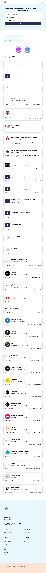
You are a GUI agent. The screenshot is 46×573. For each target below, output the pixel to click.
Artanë (13, 89)
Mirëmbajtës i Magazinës (17, 415)
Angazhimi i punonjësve (8, 539)
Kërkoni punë (23, 23)
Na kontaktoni (26, 543)
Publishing (13, 164)
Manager (13, 98)
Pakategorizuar (6, 547)
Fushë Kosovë (15, 357)
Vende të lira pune (15, 439)
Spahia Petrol (38, 384)
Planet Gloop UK (37, 92)
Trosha (39, 456)
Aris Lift (39, 360)
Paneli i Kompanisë (27, 529)
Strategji (5, 551)
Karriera (5, 544)
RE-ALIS (39, 480)
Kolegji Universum (37, 301)
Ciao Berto (38, 372)
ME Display (39, 348)
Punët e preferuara (7, 532)
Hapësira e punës (7, 541)
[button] (10, 2)
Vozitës (13, 427)
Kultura (4, 546)
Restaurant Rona (37, 336)
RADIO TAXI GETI (37, 432)
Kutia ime (5, 534)
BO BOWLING (38, 444)
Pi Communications (37, 408)
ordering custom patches (17, 111)
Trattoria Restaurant (36, 277)
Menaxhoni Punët (27, 532)
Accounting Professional (11, 308)
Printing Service (15, 125)
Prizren (13, 214)
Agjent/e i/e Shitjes (16, 367)
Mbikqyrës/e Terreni (16, 403)
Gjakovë (14, 177)
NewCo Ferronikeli (37, 324)
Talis (40, 217)
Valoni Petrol (38, 241)
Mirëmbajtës (14, 355)
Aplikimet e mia (6, 530)
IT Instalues (14, 248)
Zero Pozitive (38, 492)
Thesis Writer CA (37, 68)
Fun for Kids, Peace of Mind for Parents (21, 87)
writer (12, 63)
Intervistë (5, 543)
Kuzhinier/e (14, 379)
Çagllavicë (14, 127)
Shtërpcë (14, 112)
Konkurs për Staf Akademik (18, 297)
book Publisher (14, 176)
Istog (13, 65)
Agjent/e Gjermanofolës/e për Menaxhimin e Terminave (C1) (25, 284)
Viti (12, 139)
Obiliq (13, 369)
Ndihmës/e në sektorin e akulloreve (20, 451)
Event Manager (15, 487)
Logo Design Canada (36, 104)
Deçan (13, 100)
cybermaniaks (38, 265)
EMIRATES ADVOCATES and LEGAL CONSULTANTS (23, 75)
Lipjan (13, 465)
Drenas (13, 189)
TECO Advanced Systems (36, 253)
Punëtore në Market (16, 236)
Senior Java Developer (16, 224)
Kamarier (13, 272)
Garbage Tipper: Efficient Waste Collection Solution (24, 137)
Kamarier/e (14, 391)
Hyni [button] (41, 2)
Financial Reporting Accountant (19, 259)
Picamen (13, 463)
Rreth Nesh (26, 539)
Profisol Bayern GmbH (36, 205)
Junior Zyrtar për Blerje (17, 319)
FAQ (24, 541)
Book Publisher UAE (37, 180)
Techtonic (39, 420)
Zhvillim (4, 554)
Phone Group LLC (37, 289)
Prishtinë (14, 202)
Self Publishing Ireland (36, 168)
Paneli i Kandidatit (7, 529)
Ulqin (13, 77)
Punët (4, 549)
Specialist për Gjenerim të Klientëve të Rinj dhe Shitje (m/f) (24, 200)
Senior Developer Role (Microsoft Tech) (21, 212)
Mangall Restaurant (37, 468)
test (12, 188)
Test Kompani (38, 192)
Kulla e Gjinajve (38, 396)
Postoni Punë (26, 530)
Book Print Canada (37, 130)
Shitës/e (13, 343)
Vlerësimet (5, 552)
